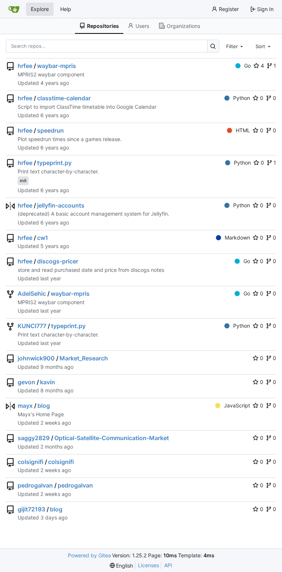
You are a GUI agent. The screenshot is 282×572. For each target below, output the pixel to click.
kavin (47, 382)
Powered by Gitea (89, 555)
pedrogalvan (35, 485)
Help (65, 9)
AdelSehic (32, 293)
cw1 (42, 237)
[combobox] (235, 46)
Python (241, 98)
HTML (243, 130)
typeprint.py (54, 162)
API (168, 565)
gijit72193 (31, 509)
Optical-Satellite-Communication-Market (111, 438)
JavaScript (237, 405)
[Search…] (213, 46)
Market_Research (83, 358)
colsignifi (30, 461)
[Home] (14, 9)
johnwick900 (36, 358)
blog (43, 405)
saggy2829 (34, 438)
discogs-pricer (57, 261)
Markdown (237, 237)
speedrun (50, 130)
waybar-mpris (56, 65)
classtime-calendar (64, 98)
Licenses (148, 565)
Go (247, 65)
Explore (40, 9)
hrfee (25, 65)
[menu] (121, 565)
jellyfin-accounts (60, 205)
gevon (26, 382)
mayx (25, 405)
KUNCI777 (32, 326)
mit (23, 180)
